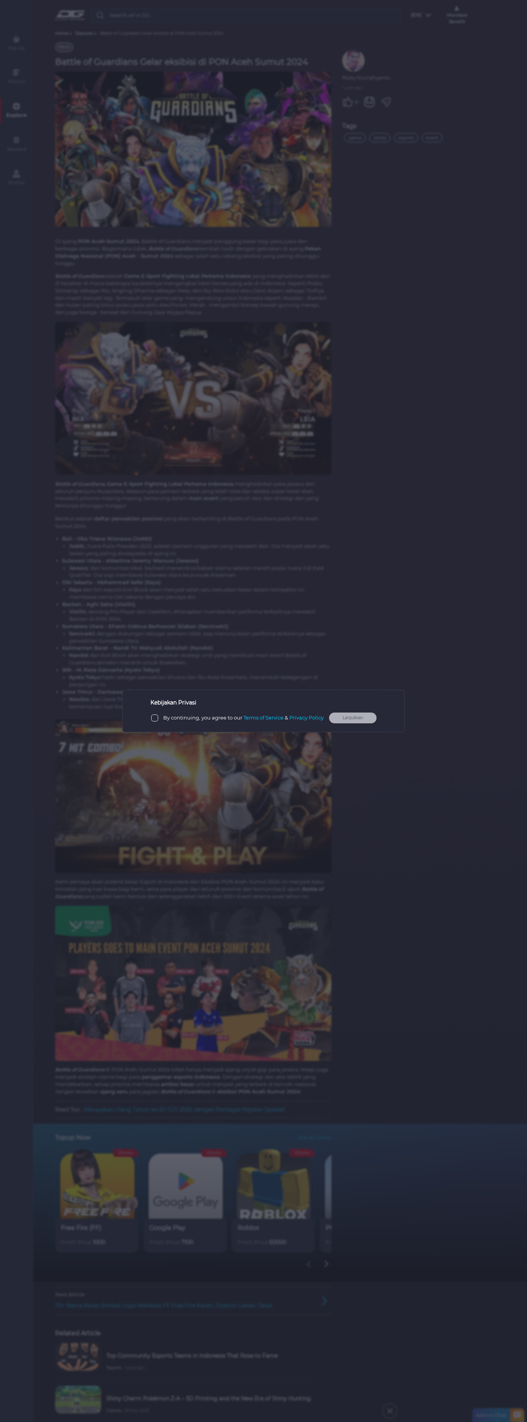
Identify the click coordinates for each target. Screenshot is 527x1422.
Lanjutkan (353, 717)
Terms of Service (263, 718)
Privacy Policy (306, 718)
